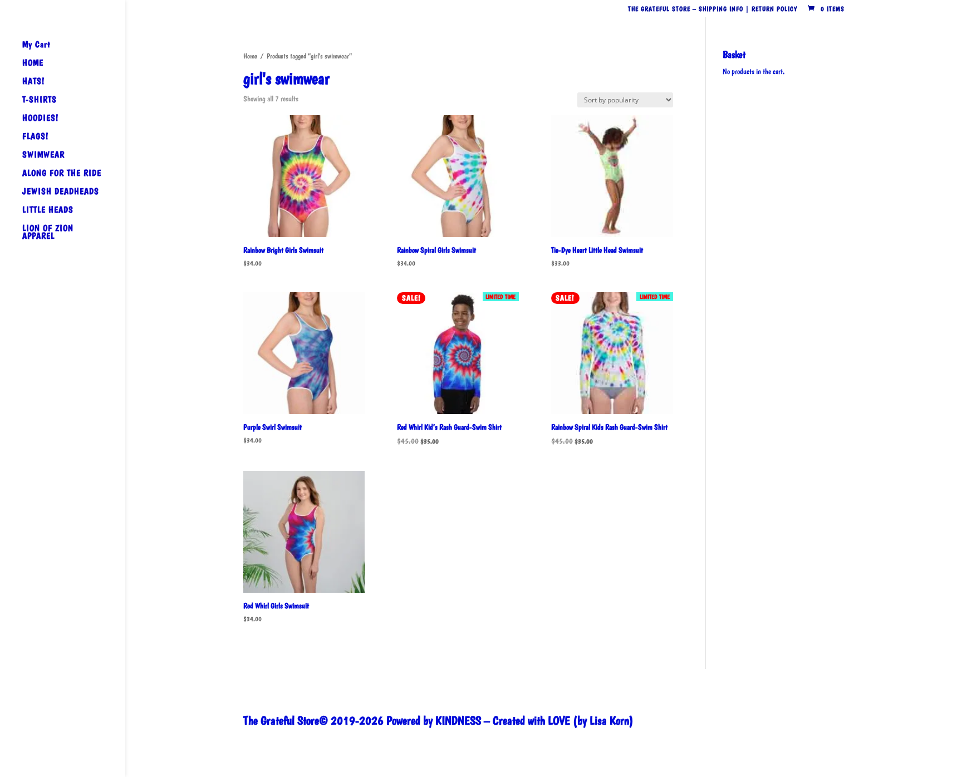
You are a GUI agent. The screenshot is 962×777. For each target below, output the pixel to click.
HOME (32, 63)
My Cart (36, 45)
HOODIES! (40, 118)
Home (250, 56)
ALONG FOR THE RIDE (61, 173)
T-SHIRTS (39, 100)
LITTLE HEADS (47, 210)
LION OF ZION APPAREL (47, 232)
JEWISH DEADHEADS (60, 192)
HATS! (33, 81)
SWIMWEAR (43, 155)
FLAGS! (35, 136)
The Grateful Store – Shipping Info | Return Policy (712, 9)
